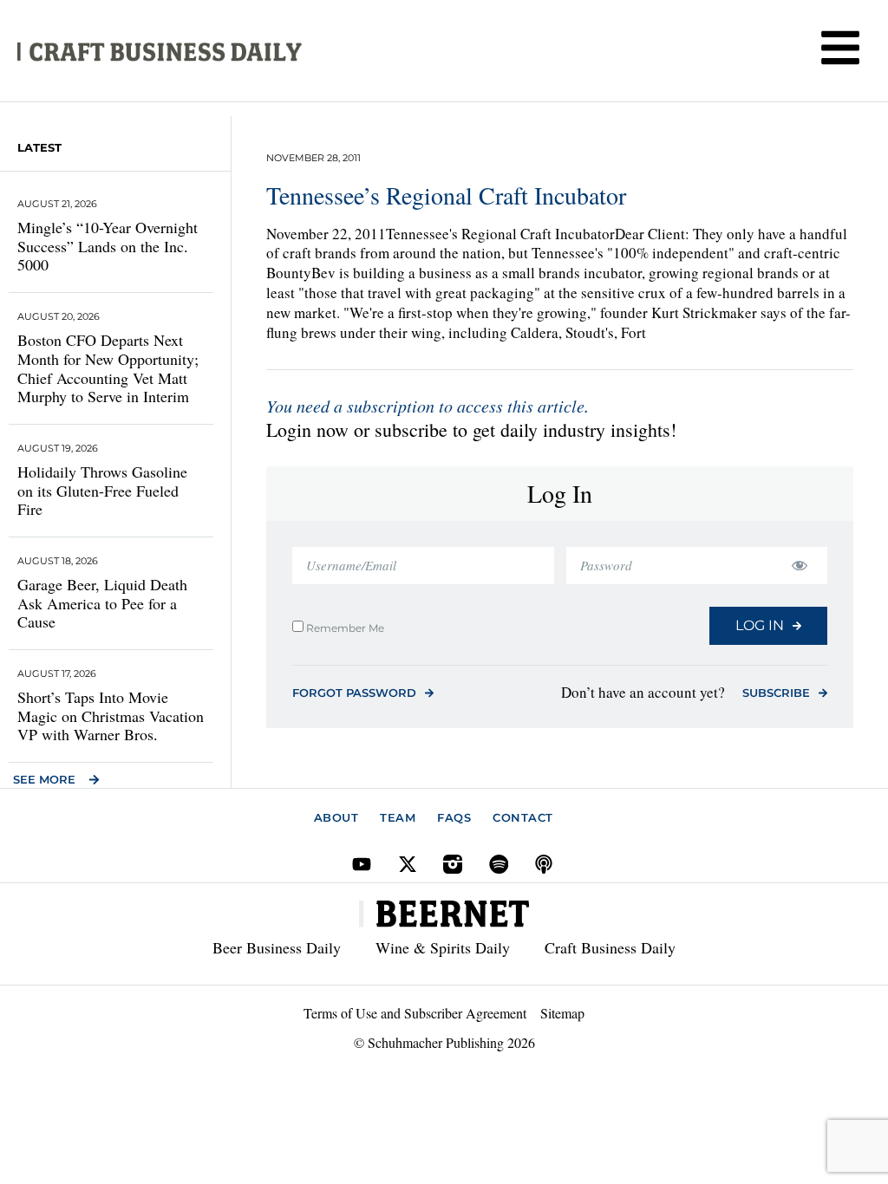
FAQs (454, 817)
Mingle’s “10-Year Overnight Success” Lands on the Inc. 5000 (107, 246)
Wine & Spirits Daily (442, 947)
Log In (759, 625)
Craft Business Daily (610, 947)
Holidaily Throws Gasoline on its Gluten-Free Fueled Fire (102, 490)
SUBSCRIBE (776, 692)
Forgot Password (354, 692)
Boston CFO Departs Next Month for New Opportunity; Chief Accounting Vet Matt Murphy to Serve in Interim (108, 368)
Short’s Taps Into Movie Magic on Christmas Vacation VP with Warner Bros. (110, 715)
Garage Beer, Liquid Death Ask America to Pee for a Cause (102, 603)
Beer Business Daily (276, 947)
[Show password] (799, 565)
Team (397, 817)
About (336, 817)
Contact (523, 817)
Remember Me (344, 627)
